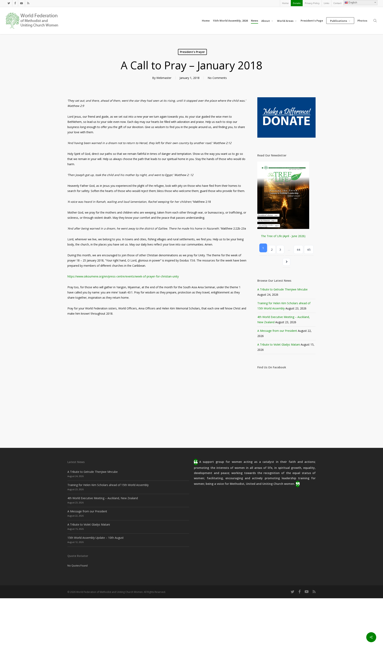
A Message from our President (277, 331)
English (352, 2)
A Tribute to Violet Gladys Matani (278, 344)
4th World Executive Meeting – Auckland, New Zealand (102, 498)
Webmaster (163, 78)
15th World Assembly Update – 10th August (95, 538)
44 (298, 249)
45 (309, 249)
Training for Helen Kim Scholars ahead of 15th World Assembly (108, 485)
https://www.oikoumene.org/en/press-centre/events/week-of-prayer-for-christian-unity (123, 276)
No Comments (217, 78)
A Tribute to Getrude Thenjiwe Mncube (282, 289)
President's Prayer (192, 52)
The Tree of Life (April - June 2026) (283, 236)
